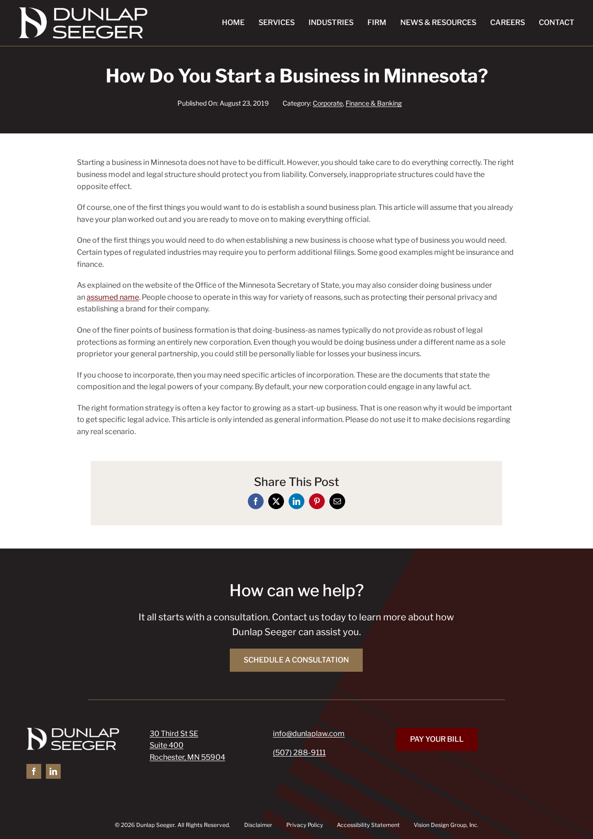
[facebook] (33, 771)
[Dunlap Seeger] (83, 10)
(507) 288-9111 (299, 752)
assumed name (113, 297)
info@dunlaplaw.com (309, 733)
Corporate (328, 103)
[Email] (337, 501)
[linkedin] (53, 771)
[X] (276, 501)
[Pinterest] (317, 501)
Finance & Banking (374, 103)
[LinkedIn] (296, 501)
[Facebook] (256, 501)
